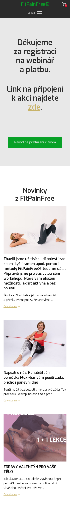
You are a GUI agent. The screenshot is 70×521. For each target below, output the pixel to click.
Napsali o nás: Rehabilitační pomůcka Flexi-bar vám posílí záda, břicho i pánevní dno (34, 377)
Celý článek (10, 306)
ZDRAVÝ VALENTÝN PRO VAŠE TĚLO (30, 469)
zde (34, 107)
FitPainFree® (35, 4)
